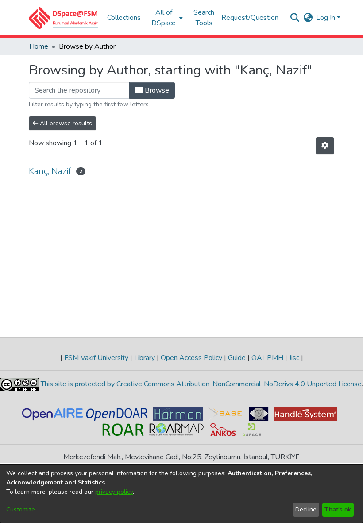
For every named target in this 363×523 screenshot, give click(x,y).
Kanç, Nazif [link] (50, 171)
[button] (63, 18)
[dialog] (181, 493)
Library (144, 358)
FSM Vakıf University (96, 358)
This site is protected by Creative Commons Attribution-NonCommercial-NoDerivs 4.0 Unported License (200, 384)
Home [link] (38, 46)
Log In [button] (326, 18)
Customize (20, 509)
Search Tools (203, 18)
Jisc (294, 358)
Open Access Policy (191, 358)
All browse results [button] (65, 123)
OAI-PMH (267, 358)
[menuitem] (166, 17)
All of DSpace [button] (163, 18)
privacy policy (114, 492)
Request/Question (249, 18)
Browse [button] (156, 90)
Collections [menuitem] (124, 18)
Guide (236, 358)
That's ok (337, 509)
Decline (306, 509)
